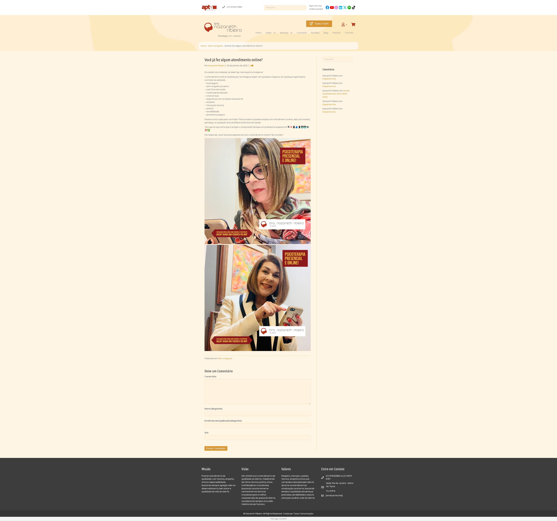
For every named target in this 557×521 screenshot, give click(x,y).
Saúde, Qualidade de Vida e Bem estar (336, 94)
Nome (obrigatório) (213, 409)
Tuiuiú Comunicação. (303, 514)
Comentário (210, 377)
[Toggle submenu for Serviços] (291, 33)
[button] (327, 7)
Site (206, 433)
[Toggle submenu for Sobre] (274, 33)
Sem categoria (215, 46)
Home (203, 46)
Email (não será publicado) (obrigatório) (223, 421)
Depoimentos (329, 79)
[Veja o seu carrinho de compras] (353, 24)
